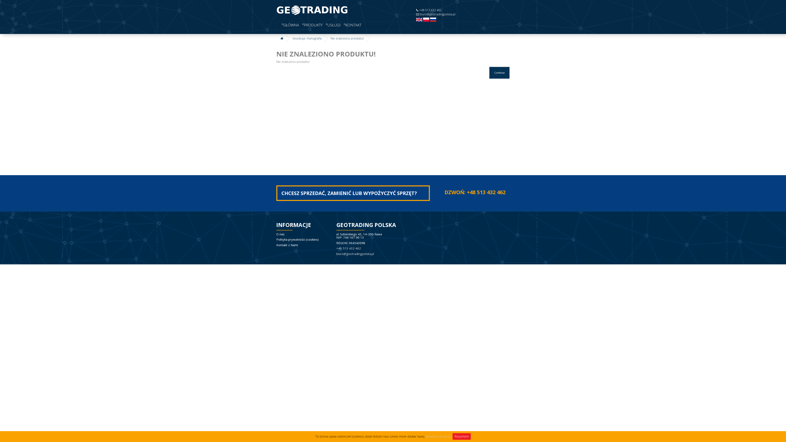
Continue (499, 72)
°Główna (290, 25)
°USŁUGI (333, 25)
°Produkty (312, 25)
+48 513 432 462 (430, 10)
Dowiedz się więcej (438, 436)
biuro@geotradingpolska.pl (437, 14)
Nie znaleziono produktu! (347, 38)
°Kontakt (352, 25)
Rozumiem (462, 436)
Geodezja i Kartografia (307, 38)
